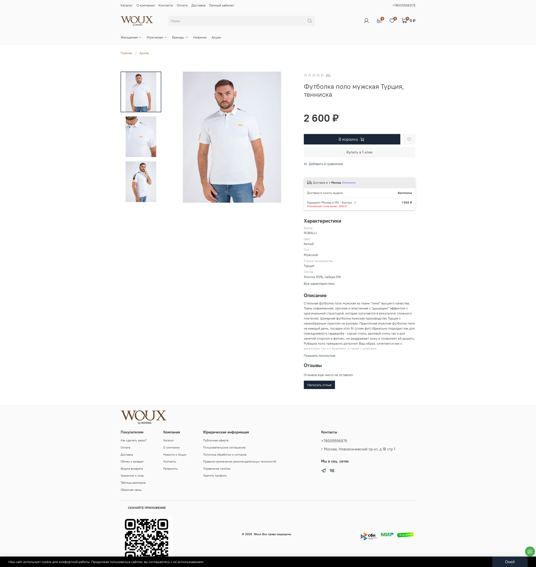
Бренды (178, 37)
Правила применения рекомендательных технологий (239, 461)
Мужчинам (155, 37)
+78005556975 (403, 5)
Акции (216, 37)
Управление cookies (217, 468)
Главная (126, 53)
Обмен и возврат (132, 461)
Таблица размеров (133, 483)
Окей (510, 561)
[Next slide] (141, 197)
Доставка (198, 5)
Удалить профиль (215, 475)
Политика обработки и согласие (225, 454)
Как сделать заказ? (134, 440)
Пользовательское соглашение (224, 447)
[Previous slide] (175, 137)
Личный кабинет (221, 5)
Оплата (182, 5)
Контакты (165, 5)
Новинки (199, 37)
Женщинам (129, 37)
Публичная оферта (215, 440)
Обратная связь (131, 490)
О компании (146, 5)
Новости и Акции (174, 454)
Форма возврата (132, 468)
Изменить (349, 182)
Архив (144, 53)
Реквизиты (170, 468)
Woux (257, 534)
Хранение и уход (132, 475)
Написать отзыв (319, 385)
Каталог (127, 5)
